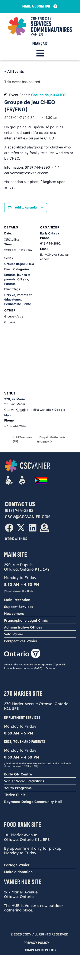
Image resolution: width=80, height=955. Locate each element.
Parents (10, 284)
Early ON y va (49, 233)
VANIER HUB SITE (23, 882)
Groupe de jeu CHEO (19, 264)
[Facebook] (9, 527)
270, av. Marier (15, 399)
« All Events (14, 71)
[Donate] (44, 527)
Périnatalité (12, 304)
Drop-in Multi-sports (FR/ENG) (51, 439)
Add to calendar (26, 207)
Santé (27, 304)
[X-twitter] (21, 527)
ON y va (22, 279)
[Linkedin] (32, 527)
